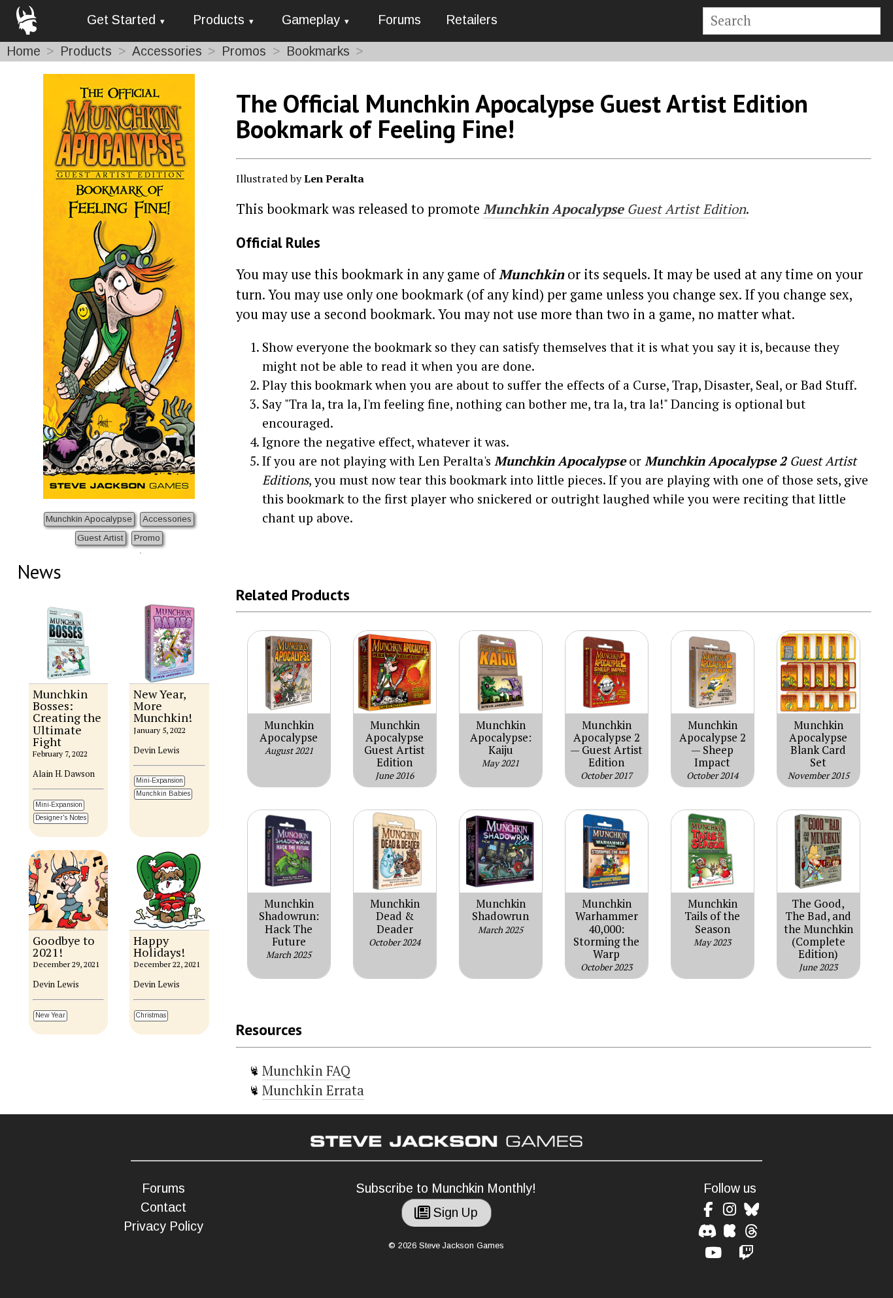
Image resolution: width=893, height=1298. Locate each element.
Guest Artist (100, 538)
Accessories (167, 51)
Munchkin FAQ (306, 1071)
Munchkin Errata (313, 1090)
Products (218, 20)
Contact (163, 1207)
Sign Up (454, 1213)
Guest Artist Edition (614, 209)
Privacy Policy (163, 1226)
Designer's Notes (60, 817)
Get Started (121, 20)
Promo (147, 538)
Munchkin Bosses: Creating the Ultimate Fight (67, 717)
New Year (50, 1015)
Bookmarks (318, 51)
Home (24, 51)
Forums (399, 20)
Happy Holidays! (159, 946)
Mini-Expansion (58, 804)
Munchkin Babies (163, 793)
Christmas (151, 1015)
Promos (244, 51)
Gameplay (311, 20)
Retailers (471, 20)
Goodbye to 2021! (64, 946)
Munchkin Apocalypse (89, 519)
